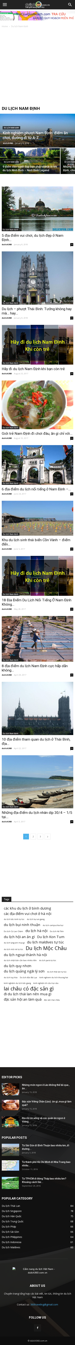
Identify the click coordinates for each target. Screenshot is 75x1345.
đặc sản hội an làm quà (23, 999)
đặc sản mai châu (52, 1000)
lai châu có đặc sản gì (29, 988)
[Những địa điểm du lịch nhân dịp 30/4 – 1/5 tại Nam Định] (37, 781)
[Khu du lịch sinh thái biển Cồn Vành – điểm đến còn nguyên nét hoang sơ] (37, 518)
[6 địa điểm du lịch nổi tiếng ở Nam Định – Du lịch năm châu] (37, 465)
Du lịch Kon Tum (50, 937)
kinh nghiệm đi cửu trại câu (45, 983)
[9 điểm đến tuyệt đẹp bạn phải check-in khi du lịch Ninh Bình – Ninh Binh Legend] (30, 162)
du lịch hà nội (36, 931)
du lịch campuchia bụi (53, 925)
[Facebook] (37, 1327)
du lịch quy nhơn (17, 966)
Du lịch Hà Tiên (57, 931)
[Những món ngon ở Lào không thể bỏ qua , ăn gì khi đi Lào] (10, 1089)
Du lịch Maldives (11, 1247)
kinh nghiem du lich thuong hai (53, 977)
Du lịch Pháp (9, 1226)
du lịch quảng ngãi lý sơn (24, 971)
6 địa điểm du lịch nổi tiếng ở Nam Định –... (36, 489)
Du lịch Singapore (12, 1211)
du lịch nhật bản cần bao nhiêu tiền (20, 960)
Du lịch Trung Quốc (13, 1221)
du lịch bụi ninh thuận (22, 925)
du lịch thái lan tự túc (57, 972)
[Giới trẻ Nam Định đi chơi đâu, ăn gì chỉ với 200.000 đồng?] (37, 404)
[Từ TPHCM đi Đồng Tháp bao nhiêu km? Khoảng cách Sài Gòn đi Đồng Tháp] (10, 1183)
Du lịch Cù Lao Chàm (13, 931)
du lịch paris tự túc (47, 960)
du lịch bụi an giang (35, 919)
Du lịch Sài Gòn (10, 1231)
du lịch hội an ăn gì (19, 937)
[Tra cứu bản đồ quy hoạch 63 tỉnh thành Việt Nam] (37, 15)
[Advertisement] (37, 67)
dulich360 (8, 143)
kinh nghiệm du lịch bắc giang (17, 983)
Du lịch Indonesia (11, 1242)
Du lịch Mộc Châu (46, 948)
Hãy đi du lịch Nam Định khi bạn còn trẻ (33, 369)
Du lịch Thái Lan (11, 1205)
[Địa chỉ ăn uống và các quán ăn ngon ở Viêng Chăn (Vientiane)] (10, 1121)
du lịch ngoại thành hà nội (25, 955)
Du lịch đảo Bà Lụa (28, 977)
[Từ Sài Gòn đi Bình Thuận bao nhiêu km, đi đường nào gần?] (10, 1150)
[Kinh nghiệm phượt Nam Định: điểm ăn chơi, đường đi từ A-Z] (37, 137)
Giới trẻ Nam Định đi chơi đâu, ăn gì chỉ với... (37, 433)
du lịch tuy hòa (10, 977)
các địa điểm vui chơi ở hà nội (27, 913)
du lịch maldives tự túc (45, 942)
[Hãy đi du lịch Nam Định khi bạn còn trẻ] (37, 345)
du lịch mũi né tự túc (13, 949)
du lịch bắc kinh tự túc (14, 919)
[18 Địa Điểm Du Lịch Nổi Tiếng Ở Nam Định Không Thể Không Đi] (37, 576)
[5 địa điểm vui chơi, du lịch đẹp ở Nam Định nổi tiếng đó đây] (37, 208)
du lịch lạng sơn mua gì (14, 943)
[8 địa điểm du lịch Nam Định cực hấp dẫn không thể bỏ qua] (37, 639)
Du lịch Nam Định (11, 128)
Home (5, 26)
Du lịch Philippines (12, 1237)
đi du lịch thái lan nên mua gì (27, 994)
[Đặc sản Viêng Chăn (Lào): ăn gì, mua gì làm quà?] (10, 1105)
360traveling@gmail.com (44, 1304)
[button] (70, 4)
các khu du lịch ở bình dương (27, 908)
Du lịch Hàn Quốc (11, 1216)
